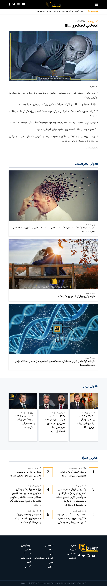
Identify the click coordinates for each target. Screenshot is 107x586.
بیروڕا (51, 562)
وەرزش (28, 549)
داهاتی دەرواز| (79, 11)
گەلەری (28, 566)
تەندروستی (26, 558)
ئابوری (51, 566)
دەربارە (73, 549)
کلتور (29, 562)
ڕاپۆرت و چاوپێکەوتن (44, 558)
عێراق (51, 549)
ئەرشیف (72, 558)
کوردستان (49, 545)
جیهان (51, 554)
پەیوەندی (71, 554)
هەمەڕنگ (27, 554)
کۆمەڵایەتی (26, 545)
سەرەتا (73, 545)
